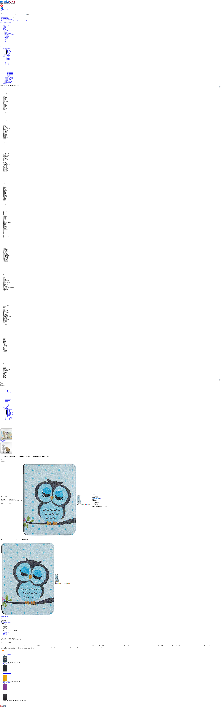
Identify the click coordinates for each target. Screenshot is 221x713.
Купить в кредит (7, 622)
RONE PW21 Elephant (7, 654)
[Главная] (3, 459)
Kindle (8, 50)
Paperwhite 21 (10, 73)
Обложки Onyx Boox (9, 78)
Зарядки (6, 80)
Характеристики (6, 632)
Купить (2, 622)
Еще (13, 85)
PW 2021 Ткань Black (7, 691)
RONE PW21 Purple (6, 682)
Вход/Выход (6, 11)
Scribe (8, 53)
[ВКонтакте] (1, 650)
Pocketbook (7, 54)
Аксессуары (5, 66)
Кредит (6, 32)
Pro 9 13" (7, 65)
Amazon (6, 49)
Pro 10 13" (7, 64)
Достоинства (94, 500)
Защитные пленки (8, 81)
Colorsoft (9, 52)
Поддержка (7, 36)
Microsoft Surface (6, 56)
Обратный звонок (3, 10)
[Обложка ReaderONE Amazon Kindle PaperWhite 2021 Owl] (78, 499)
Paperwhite (9, 51)
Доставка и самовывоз (9, 34)
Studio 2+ (7, 57)
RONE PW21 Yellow (7, 673)
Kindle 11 (9, 71)
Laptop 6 (6, 61)
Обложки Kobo (8, 79)
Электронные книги (7, 48)
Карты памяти (8, 82)
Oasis (8, 76)
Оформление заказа (9, 30)
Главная (6, 459)
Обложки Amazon (8, 68)
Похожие (5, 634)
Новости (10, 20)
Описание (5, 633)
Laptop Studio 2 (8, 58)
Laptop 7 (6, 60)
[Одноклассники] (3, 650)
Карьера (6, 39)
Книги (18, 20)
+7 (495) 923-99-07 (4, 9)
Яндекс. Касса (8, 33)
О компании (28, 20)
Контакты (9, 22)
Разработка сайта (3, 710)
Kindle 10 (9, 410)
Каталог (10, 459)
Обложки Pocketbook (9, 77)
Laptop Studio (7, 59)
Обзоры (14, 20)
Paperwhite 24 (10, 74)
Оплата (6, 31)
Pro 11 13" (7, 63)
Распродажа (5, 83)
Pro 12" (6, 62)
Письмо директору (8, 40)
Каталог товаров (4, 20)
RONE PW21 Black (6, 663)
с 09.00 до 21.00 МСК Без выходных (6, 19)
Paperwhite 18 (10, 72)
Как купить (23, 20)
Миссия (6, 38)
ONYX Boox (7, 55)
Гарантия (7, 35)
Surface (6, 67)
